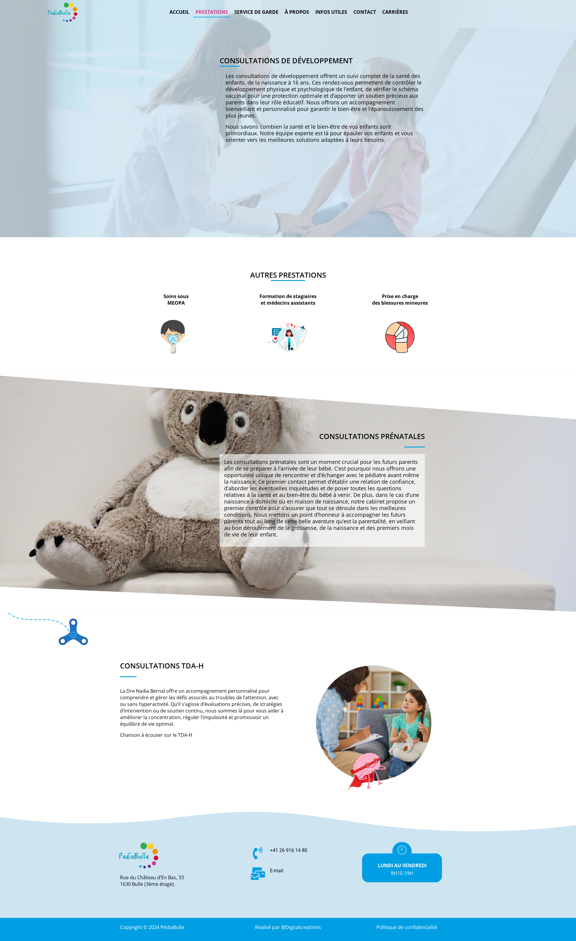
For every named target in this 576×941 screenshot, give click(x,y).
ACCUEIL (179, 12)
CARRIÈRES (395, 12)
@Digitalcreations (301, 927)
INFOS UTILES (331, 12)
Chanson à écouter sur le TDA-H (156, 735)
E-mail (276, 871)
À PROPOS (297, 12)
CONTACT (364, 12)
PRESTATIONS (212, 12)
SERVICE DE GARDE (256, 12)
